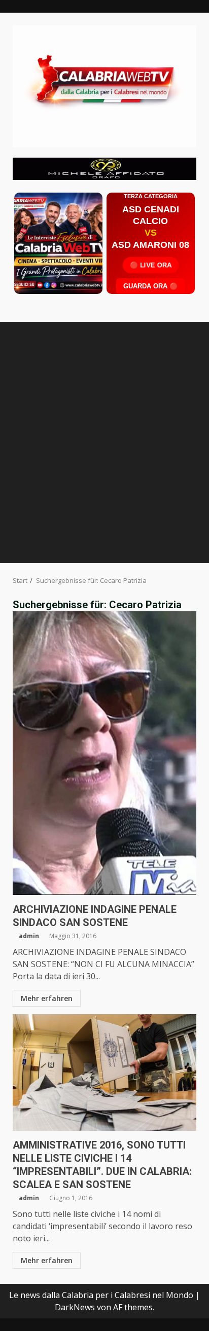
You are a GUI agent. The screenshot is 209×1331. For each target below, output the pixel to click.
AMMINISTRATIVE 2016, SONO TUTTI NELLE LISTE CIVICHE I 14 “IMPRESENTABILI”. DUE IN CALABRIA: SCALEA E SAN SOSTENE (104, 1072)
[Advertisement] (104, 167)
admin (29, 936)
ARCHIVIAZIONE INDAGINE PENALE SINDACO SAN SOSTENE (104, 753)
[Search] (184, 332)
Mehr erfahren (47, 998)
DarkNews (75, 1307)
